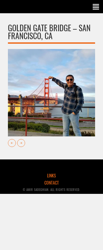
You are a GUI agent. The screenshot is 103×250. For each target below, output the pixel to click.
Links (51, 175)
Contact (51, 183)
